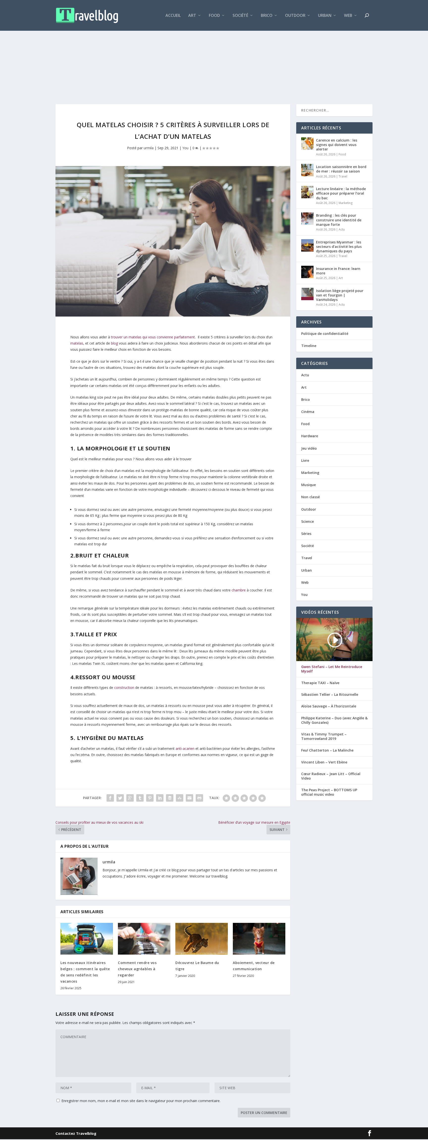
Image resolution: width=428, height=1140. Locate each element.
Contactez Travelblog (75, 1133)
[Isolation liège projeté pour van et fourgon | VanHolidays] (307, 294)
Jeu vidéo (309, 448)
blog (114, 343)
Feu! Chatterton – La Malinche (327, 750)
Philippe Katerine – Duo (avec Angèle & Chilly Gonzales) (334, 720)
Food (214, 15)
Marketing (345, 203)
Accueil (173, 15)
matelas (76, 343)
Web (348, 15)
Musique (308, 484)
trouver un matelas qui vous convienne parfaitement (153, 337)
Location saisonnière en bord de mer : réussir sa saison (341, 169)
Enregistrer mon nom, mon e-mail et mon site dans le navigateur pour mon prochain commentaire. (140, 1100)
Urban (324, 15)
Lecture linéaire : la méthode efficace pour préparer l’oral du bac (341, 193)
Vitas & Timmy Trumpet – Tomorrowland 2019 (324, 736)
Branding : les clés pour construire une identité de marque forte (338, 220)
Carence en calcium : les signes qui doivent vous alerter (336, 144)
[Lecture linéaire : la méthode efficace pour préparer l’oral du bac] (307, 192)
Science (307, 521)
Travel (343, 176)
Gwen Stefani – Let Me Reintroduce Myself (331, 669)
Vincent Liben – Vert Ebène (324, 762)
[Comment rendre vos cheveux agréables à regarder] (144, 938)
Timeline (308, 345)
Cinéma (307, 411)
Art (192, 15)
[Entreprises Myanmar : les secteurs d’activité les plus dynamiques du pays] (307, 245)
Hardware (309, 436)
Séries (306, 533)
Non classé (310, 497)
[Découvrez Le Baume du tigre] (201, 938)
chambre (239, 590)
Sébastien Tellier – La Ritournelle (329, 694)
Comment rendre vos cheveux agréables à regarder (137, 968)
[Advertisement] (214, 57)
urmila (149, 148)
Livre (305, 460)
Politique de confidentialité (324, 333)
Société (240, 15)
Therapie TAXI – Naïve (320, 683)
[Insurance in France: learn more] (307, 272)
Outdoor (295, 15)
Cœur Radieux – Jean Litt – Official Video (330, 776)
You (185, 148)
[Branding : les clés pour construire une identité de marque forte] (307, 218)
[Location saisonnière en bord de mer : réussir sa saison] (307, 170)
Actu (342, 229)
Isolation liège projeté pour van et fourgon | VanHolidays (339, 295)
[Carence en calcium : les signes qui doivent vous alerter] (307, 143)
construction (124, 687)
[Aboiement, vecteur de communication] (259, 938)
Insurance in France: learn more (338, 270)
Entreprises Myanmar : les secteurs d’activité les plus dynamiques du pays (339, 246)
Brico (266, 15)
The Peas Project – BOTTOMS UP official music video (329, 792)
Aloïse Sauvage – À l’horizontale (328, 706)
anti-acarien (185, 748)
